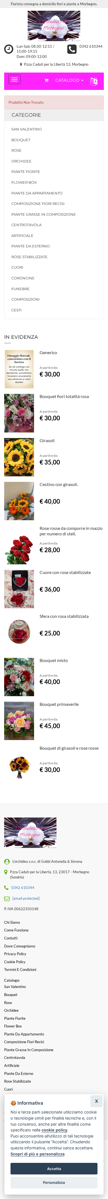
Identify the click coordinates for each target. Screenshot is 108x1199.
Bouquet (20, 140)
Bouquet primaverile (59, 704)
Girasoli (47, 440)
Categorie (26, 115)
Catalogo (68, 80)
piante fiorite (25, 171)
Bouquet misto (54, 660)
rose (16, 150)
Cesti (16, 310)
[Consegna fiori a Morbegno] (54, 26)
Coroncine (23, 278)
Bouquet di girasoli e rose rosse (69, 748)
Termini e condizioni (20, 969)
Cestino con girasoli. (59, 484)
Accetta (54, 1168)
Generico (48, 352)
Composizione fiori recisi (38, 203)
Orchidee (21, 161)
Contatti (10, 938)
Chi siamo (12, 922)
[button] (93, 81)
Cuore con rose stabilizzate (65, 572)
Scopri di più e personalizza (38, 1154)
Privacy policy (15, 954)
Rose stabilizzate (29, 257)
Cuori (17, 267)
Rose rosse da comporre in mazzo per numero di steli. (71, 530)
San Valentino (26, 129)
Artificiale (22, 235)
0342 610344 (90, 46)
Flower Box (24, 182)
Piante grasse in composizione (43, 214)
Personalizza (54, 1182)
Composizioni (25, 299)
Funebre (20, 289)
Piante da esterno (30, 246)
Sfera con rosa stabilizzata (64, 616)
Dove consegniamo (19, 946)
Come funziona (16, 930)
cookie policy (54, 1130)
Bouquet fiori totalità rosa (64, 396)
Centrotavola (26, 225)
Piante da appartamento (37, 193)
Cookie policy (14, 962)
